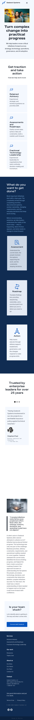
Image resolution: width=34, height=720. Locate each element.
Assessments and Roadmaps (15, 642)
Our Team (9, 669)
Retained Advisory (12, 639)
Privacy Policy (21, 700)
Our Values (10, 666)
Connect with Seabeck (17, 624)
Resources (10, 653)
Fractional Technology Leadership (16, 644)
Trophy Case (10, 655)
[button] (15, 402)
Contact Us (10, 671)
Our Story (9, 664)
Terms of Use (10, 700)
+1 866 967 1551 (11, 685)
